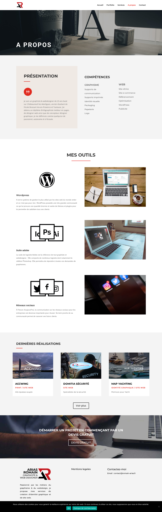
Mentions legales (81, 469)
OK (69, 508)
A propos (132, 5)
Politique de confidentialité (85, 508)
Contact (142, 5)
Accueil (100, 5)
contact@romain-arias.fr (125, 473)
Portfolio (110, 5)
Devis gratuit (81, 442)
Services (121, 5)
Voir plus (81, 405)
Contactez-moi (116, 469)
